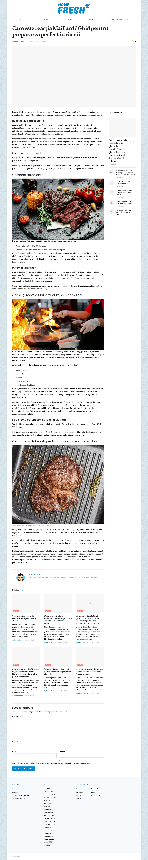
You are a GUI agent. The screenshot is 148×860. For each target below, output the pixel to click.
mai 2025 (47, 807)
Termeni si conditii (18, 799)
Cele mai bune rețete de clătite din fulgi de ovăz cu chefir (24, 618)
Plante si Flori (95, 789)
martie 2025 (48, 810)
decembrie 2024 (50, 818)
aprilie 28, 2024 (94, 642)
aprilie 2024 (48, 830)
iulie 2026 (47, 789)
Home (14, 789)
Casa (46, 19)
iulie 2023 (47, 845)
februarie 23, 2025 (30, 640)
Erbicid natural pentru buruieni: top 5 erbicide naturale (124, 212)
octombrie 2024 (49, 824)
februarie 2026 (49, 792)
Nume (15, 742)
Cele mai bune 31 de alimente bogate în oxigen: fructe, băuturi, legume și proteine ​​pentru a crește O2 (25, 673)
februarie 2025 (49, 813)
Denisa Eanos (19, 41)
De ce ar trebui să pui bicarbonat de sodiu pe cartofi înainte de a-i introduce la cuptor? (58, 620)
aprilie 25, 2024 (94, 693)
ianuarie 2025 (49, 815)
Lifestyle (24, 19)
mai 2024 (47, 827)
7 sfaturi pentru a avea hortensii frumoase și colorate (123, 192)
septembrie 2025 (50, 798)
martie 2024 (48, 833)
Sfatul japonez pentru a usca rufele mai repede (124, 202)
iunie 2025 (47, 804)
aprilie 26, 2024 (62, 691)
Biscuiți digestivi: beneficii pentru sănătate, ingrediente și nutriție (57, 672)
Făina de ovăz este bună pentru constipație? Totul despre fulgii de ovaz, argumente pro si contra (88, 620)
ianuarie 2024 (49, 839)
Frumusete (79, 792)
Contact (15, 792)
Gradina (69, 19)
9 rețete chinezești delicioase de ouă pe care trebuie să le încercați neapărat (89, 672)
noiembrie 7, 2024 (62, 642)
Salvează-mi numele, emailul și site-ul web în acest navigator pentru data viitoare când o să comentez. (51, 763)
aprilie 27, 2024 (29, 696)
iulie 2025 (47, 801)
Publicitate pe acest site (20, 795)
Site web (63, 751)
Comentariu (17, 716)
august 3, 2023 (33, 41)
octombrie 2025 (49, 795)
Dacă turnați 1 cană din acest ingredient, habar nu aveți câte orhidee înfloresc (125, 173)
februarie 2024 (49, 836)
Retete (92, 19)
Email (15, 751)
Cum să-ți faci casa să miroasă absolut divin (123, 182)
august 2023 (48, 842)
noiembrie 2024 (49, 821)
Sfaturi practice (119, 19)
